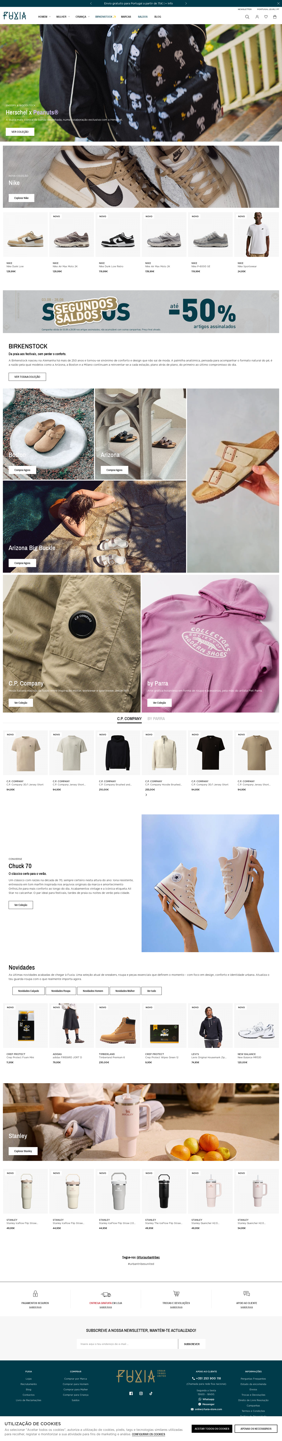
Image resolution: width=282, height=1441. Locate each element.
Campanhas (253, 1405)
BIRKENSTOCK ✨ (105, 17)
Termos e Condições (253, 1411)
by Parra (156, 719)
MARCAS (126, 17)
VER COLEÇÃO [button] (20, 132)
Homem (42, 17)
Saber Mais (106, 1307)
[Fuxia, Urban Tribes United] (14, 16)
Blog (157, 17)
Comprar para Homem (75, 1384)
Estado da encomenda (253, 1384)
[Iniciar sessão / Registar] (257, 17)
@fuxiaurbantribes (148, 1257)
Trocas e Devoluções (253, 1394)
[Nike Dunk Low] (25, 234)
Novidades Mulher (125, 991)
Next (146, 795)
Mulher (61, 17)
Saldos (75, 1400)
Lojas (29, 1378)
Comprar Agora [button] (22, 470)
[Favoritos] (266, 17)
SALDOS (143, 17)
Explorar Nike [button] (21, 198)
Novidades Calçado (28, 991)
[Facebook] (131, 1393)
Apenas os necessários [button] (256, 1429)
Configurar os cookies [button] (148, 1434)
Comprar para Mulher (75, 1389)
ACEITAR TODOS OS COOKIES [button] (212, 1429)
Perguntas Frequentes (253, 1378)
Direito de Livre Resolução (253, 1400)
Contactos (29, 1394)
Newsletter (244, 9)
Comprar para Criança (75, 1394)
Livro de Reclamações (28, 1400)
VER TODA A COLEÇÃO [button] (27, 377)
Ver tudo (151, 991)
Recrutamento (29, 1384)
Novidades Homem (93, 991)
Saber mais (35, 1307)
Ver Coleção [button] (20, 702)
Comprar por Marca (75, 1378)
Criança (81, 17)
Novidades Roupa (60, 991)
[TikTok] (151, 1393)
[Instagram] (141, 1393)
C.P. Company (129, 719)
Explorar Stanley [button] (23, 1151)
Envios (253, 1389)
